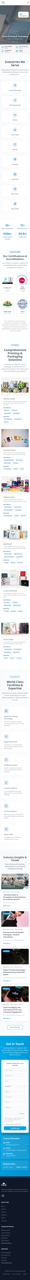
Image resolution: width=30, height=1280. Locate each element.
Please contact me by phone (13, 1124)
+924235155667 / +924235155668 (16, 1150)
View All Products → (6, 1243)
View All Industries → (7, 1263)
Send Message (15, 1128)
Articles (3, 1218)
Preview (22, 1113)
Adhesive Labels (5, 1230)
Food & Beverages (6, 1252)
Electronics (4, 1260)
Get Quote (4, 1221)
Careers (25, 1274)
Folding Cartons (5, 1235)
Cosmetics (4, 1257)
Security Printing (5, 1233)
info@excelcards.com (12, 1145)
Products (3, 1212)
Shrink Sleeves (5, 1240)
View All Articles (15, 1027)
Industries (4, 1215)
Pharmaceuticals (5, 1255)
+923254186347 (11, 1156)
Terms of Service (16, 1274)
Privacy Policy (6, 1274)
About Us (3, 1209)
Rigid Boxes (4, 1238)
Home (2, 1206)
